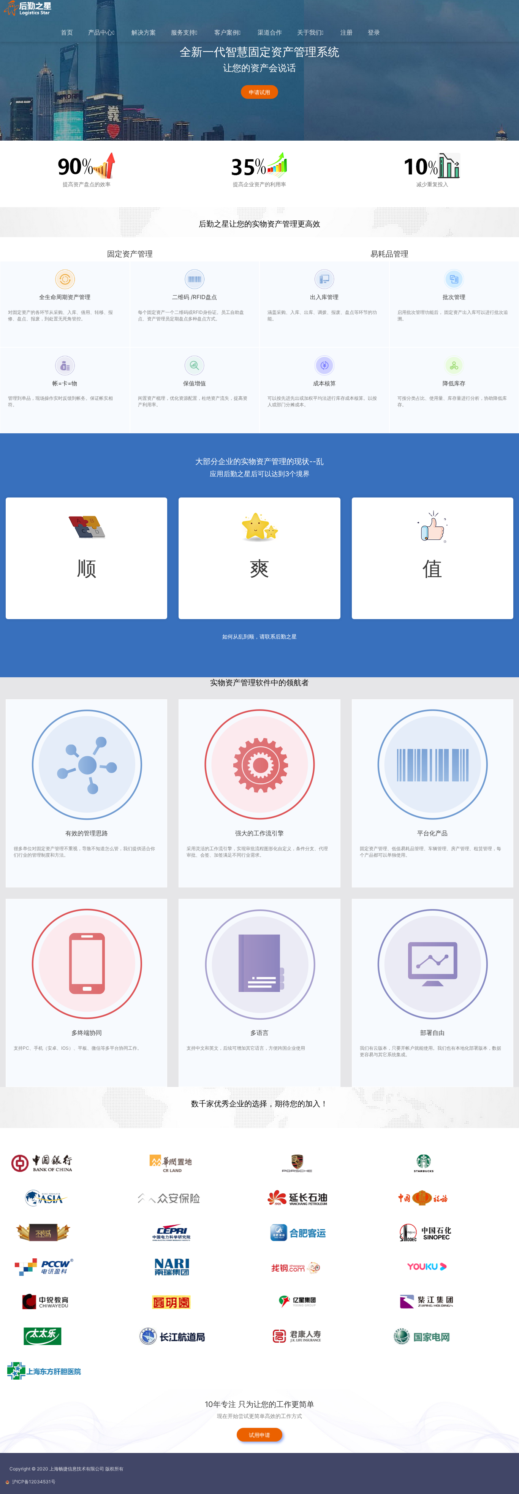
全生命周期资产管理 (64, 297)
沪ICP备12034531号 (33, 1481)
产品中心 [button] (100, 32)
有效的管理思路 (86, 833)
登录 (374, 32)
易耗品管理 (389, 253)
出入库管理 (324, 297)
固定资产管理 (130, 253)
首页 (67, 32)
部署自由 (432, 1032)
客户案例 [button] (226, 32)
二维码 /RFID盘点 (194, 297)
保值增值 (194, 383)
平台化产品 (432, 833)
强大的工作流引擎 (259, 833)
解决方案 (143, 32)
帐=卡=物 (64, 383)
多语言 (259, 1032)
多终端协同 (86, 1032)
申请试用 (259, 92)
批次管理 (454, 297)
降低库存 (454, 383)
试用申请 (259, 1435)
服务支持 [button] (183, 32)
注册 (346, 32)
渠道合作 (270, 32)
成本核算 (324, 383)
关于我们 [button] (309, 32)
